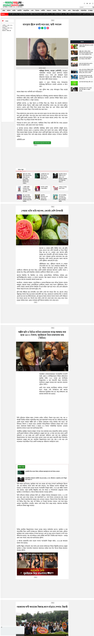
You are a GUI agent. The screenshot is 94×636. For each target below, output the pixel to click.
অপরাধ (54, 10)
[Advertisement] (52, 4)
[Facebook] (84, 4)
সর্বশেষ (8, 10)
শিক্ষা (59, 10)
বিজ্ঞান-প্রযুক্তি (76, 10)
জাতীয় (13, 10)
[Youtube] (87, 4)
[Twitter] (90, 4)
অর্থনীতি (43, 10)
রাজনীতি (19, 10)
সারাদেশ (49, 10)
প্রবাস (69, 10)
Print (53, 20)
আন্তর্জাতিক (26, 10)
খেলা (32, 10)
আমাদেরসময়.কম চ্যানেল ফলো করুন (42, 142)
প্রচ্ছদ (3, 10)
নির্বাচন (64, 10)
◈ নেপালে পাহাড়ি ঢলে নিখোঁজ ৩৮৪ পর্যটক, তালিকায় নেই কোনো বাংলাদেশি (34, 14)
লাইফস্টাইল (83, 10)
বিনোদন (37, 10)
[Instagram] (93, 4)
